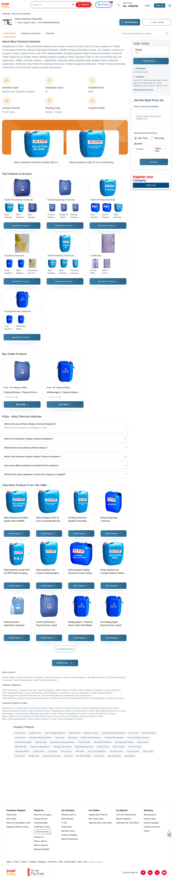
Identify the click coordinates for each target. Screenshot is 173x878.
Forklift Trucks (35, 733)
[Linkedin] (150, 872)
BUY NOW (20, 404)
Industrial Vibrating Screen (40, 737)
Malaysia (42, 862)
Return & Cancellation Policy (18, 823)
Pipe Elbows (130, 756)
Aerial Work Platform (102, 742)
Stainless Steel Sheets (40, 747)
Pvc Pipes (68, 756)
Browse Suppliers (123, 819)
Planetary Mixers (22, 751)
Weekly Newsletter (42, 849)
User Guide (11, 819)
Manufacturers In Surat (143, 89)
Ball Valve (80, 751)
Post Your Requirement (126, 815)
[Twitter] (157, 872)
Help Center (11, 815)
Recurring (159, 138)
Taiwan (24, 862)
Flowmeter (72, 737)
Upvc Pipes (99, 756)
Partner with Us (40, 841)
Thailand (32, 862)
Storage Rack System (124, 742)
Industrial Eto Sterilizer (114, 737)
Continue (154, 162)
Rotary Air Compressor (91, 737)
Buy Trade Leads (96, 819)
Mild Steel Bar (21, 747)
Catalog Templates (69, 835)
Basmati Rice (74, 733)
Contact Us (38, 837)
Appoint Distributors (69, 839)
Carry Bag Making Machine (113, 733)
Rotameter (59, 737)
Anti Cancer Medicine (97, 751)
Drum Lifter (133, 733)
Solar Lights (148, 751)
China (16, 862)
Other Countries (95, 862)
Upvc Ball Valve (114, 756)
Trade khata (66, 827)
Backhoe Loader (91, 733)
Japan (9, 862)
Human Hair (20, 733)
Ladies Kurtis (38, 751)
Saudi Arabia (69, 862)
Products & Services (31, 33)
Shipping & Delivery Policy (17, 827)
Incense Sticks (133, 751)
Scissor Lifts (20, 737)
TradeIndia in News (42, 827)
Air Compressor (116, 751)
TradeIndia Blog (40, 823)
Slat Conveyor (119, 747)
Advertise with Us (68, 815)
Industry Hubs (150, 819)
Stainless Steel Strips (62, 747)
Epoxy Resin (142, 742)
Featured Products (152, 827)
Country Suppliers (151, 823)
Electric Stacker (148, 733)
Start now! (151, 185)
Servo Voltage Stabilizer (55, 733)
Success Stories (40, 819)
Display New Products (98, 815)
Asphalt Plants (103, 747)
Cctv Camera (66, 751)
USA (79, 862)
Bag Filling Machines (84, 747)
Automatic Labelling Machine (62, 742)
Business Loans (68, 831)
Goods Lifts (20, 756)
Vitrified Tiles (34, 756)
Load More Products (65, 649)
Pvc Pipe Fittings (83, 756)
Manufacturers (150, 815)
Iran (85, 862)
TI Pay (64, 823)
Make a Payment (41, 845)
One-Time (143, 138)
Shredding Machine (23, 742)
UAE (60, 862)
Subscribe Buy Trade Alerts (100, 823)
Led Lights (52, 751)
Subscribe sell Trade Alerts (127, 823)
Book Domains (67, 819)
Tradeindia (6, 14)
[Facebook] (143, 872)
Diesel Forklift (84, 742)
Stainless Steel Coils (51, 756)
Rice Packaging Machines (138, 737)
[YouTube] (164, 872)
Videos (147, 831)
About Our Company (42, 815)
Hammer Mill (40, 742)
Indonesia (52, 862)
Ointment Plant (135, 747)
